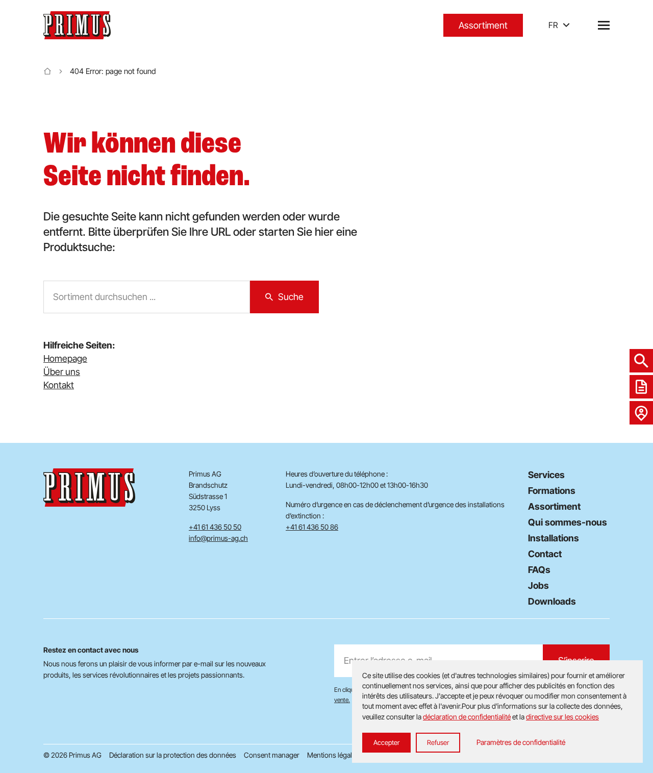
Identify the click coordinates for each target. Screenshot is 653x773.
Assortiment (483, 25)
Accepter (386, 742)
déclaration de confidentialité (467, 716)
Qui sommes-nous (567, 522)
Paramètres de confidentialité (520, 742)
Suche (291, 296)
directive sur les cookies (562, 716)
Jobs (538, 585)
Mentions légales (333, 755)
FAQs (539, 569)
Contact (545, 553)
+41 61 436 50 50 (215, 526)
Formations (551, 490)
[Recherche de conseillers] (641, 413)
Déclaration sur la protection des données (172, 755)
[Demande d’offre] (641, 386)
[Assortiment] (641, 360)
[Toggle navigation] (604, 25)
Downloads (552, 601)
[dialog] (497, 711)
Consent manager (271, 755)
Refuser (438, 742)
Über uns (61, 371)
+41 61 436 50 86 (312, 526)
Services (546, 474)
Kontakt (58, 385)
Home (47, 71)
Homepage (65, 358)
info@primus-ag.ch (218, 538)
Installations (553, 538)
